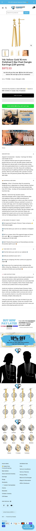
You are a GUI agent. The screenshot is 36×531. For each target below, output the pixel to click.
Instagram (16, 236)
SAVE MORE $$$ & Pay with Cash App (18, 106)
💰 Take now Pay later (9, 249)
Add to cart (18, 95)
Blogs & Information (25, 480)
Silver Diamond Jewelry (8, 473)
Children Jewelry (6, 493)
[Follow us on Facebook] (4, 505)
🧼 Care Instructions (8, 274)
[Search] (6, 8)
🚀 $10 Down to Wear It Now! (11, 220)
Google (13, 90)
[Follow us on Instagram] (8, 505)
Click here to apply (7, 225)
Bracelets (4, 490)
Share (3, 147)
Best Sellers (5, 471)
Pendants (4, 482)
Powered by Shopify (11, 516)
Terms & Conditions (25, 469)
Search (26, 12)
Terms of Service (24, 472)
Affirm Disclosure (24, 483)
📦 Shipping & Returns (9, 180)
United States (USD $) (8, 512)
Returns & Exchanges (26, 477)
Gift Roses (5, 496)
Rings (3, 479)
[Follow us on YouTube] (11, 505)
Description (6, 153)
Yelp (17, 90)
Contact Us (5, 213)
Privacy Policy (23, 474)
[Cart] (33, 8)
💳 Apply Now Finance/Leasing (6, 467)
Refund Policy (13, 215)
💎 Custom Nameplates (8, 485)
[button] (18, 100)
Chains (4, 488)
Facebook (22, 90)
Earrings (4, 476)
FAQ (21, 466)
